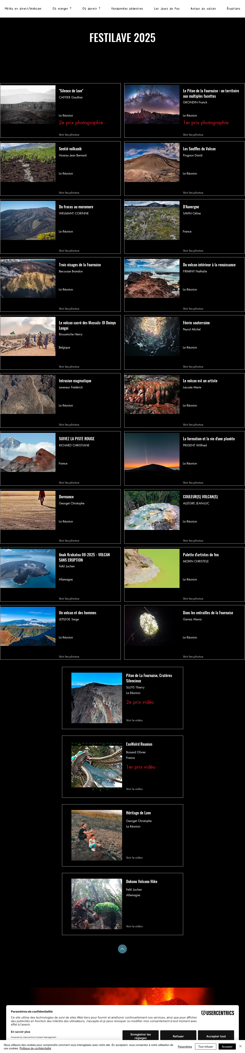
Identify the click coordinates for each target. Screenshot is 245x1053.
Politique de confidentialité (35, 1048)
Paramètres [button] (185, 1046)
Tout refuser (205, 1046)
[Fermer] (240, 1046)
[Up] (122, 948)
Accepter (227, 1046)
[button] (203, 9)
